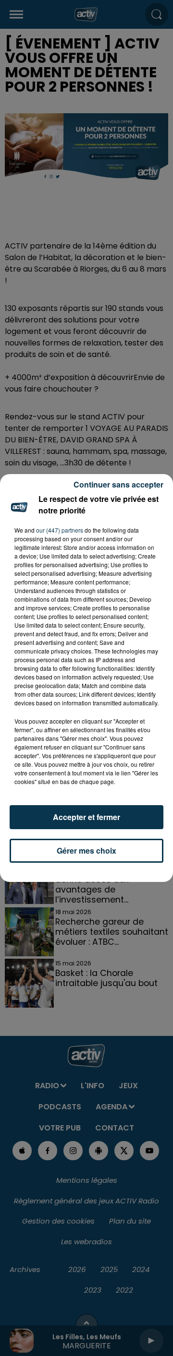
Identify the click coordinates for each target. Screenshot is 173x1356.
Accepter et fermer (86, 816)
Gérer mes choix (86, 850)
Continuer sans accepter (118, 484)
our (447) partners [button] (59, 530)
